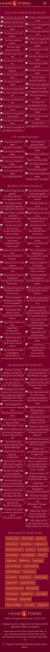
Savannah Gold (27, 582)
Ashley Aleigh (41, 577)
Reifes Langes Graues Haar (37, 526)
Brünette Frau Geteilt (12, 518)
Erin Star (42, 555)
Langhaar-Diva (12, 457)
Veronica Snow (30, 566)
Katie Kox (30, 549)
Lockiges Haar (37, 454)
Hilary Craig (27, 538)
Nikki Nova (24, 560)
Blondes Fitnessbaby (12, 505)
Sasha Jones (41, 544)
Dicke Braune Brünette (12, 496)
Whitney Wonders (14, 549)
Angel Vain (11, 560)
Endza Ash (42, 605)
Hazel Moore (25, 577)
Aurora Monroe (13, 566)
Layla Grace (12, 582)
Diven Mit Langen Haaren (13, 425)
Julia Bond (43, 549)
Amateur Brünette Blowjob (12, 375)
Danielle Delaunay (14, 588)
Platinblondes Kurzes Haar (12, 486)
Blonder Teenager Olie (12, 476)
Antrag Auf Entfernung (21, 618)
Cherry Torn (12, 544)
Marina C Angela (14, 605)
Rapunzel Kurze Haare (12, 467)
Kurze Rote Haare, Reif (37, 479)
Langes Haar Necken (38, 516)
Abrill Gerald (32, 588)
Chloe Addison (13, 571)
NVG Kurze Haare (37, 444)
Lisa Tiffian (11, 577)
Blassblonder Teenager (37, 375)
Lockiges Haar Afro (37, 422)
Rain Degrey (12, 593)
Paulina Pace (26, 593)
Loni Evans (29, 605)
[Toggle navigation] (45, 3)
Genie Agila (41, 593)
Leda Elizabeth (28, 555)
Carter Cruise (12, 538)
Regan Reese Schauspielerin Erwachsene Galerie (12, 331)
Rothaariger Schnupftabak (37, 491)
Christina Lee (29, 571)
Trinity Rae (37, 560)
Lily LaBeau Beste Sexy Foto (12, 209)
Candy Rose (26, 544)
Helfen (7, 618)
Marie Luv (41, 538)
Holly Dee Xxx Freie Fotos (37, 209)
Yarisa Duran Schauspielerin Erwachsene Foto (37, 353)
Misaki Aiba (11, 599)
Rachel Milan (12, 555)
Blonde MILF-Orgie (12, 447)
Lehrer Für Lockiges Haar (12, 385)
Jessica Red (25, 599)
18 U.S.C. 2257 (39, 618)
